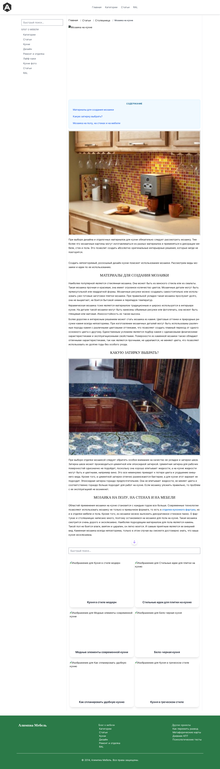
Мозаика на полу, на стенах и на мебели (96, 123)
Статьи (86, 20)
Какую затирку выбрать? (87, 116)
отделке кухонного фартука (178, 509)
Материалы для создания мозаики (93, 109)
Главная (73, 20)
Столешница (102, 20)
